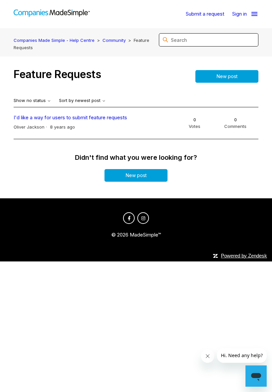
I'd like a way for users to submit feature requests (70, 117)
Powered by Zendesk (244, 255)
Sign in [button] (239, 14)
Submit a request (205, 14)
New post (227, 76)
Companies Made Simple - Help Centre (54, 40)
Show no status (30, 100)
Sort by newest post (80, 100)
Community (114, 40)
